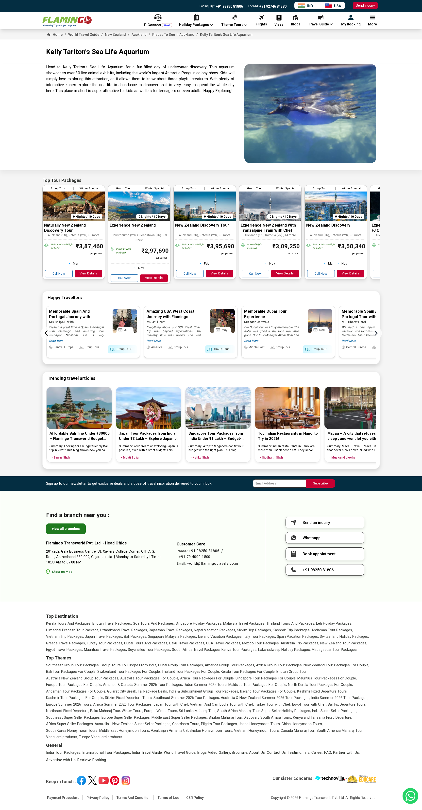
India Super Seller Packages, (334, 711)
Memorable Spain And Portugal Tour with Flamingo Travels (368, 317)
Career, (317, 752)
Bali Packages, (135, 636)
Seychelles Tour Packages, (149, 649)
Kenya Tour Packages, (239, 649)
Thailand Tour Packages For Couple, (191, 671)
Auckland (139, 35)
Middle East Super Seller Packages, (180, 717)
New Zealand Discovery (328, 225)
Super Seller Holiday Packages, (286, 711)
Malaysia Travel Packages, (244, 623)
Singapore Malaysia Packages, (172, 636)
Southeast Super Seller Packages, (73, 717)
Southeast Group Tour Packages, (73, 665)
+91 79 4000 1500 (194, 557)
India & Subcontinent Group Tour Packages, (204, 691)
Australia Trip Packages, (300, 643)
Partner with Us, (346, 752)
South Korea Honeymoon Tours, (72, 730)
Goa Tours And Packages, (154, 623)
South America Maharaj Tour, (340, 730)
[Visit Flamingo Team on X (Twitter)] (92, 780)
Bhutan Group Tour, (291, 671)
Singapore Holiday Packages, (199, 623)
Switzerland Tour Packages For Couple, (129, 671)
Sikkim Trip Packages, (254, 630)
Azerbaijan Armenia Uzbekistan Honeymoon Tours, (192, 730)
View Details (88, 273)
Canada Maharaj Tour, (298, 730)
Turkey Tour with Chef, (273, 704)
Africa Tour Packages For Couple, (207, 678)
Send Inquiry (365, 5)
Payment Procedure (63, 798)
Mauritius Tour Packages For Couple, (327, 678)
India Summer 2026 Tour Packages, (339, 697)
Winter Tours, (132, 711)
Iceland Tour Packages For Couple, (268, 691)
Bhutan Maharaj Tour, (226, 717)
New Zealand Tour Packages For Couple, (336, 665)
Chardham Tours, (186, 724)
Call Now (58, 273)
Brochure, (240, 752)
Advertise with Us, (61, 760)
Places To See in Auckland (173, 35)
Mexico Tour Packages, (261, 643)
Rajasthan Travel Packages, (171, 630)
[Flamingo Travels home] (67, 21)
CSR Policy (195, 798)
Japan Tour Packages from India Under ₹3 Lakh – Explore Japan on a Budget (149, 436)
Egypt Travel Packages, (64, 649)
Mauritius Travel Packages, (105, 649)
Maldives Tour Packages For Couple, (257, 684)
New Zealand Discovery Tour (202, 225)
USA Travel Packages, (223, 643)
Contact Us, (277, 752)
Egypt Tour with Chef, (309, 704)
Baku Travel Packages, (187, 643)
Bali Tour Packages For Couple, (71, 671)
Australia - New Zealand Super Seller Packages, (133, 724)
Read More (56, 341)
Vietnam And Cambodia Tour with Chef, (222, 704)
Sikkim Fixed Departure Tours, (128, 697)
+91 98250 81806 (229, 6)
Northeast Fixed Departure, (67, 711)
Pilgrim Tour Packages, (219, 724)
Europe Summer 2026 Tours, (69, 704)
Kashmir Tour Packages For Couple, (75, 697)
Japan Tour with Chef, (171, 704)
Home (58, 35)
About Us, (257, 752)
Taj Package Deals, (153, 691)
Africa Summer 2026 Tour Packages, (122, 704)
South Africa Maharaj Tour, (238, 711)
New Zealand (115, 35)
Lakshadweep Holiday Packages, (284, 649)
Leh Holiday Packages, (334, 623)
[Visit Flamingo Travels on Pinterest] (114, 780)
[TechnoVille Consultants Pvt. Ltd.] (330, 779)
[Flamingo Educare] (360, 779)
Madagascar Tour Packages (334, 649)
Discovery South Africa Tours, (268, 717)
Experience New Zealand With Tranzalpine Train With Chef (268, 228)
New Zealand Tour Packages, (343, 643)
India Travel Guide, (147, 752)
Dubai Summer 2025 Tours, (205, 684)
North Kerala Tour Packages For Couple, (320, 684)
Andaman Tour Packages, (332, 630)
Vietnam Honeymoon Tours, (257, 730)
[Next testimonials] (376, 333)
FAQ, (328, 752)
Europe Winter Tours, (161, 711)
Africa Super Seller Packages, (70, 724)
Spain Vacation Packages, (298, 636)
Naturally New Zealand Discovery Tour (65, 228)
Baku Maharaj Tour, (105, 711)
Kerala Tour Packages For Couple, (248, 671)
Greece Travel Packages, (66, 643)
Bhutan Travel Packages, (112, 623)
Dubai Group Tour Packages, (181, 665)
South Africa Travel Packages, (196, 649)
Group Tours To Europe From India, (129, 665)
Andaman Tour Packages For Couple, (76, 691)
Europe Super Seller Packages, (126, 717)
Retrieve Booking (91, 760)
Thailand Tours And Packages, (290, 623)
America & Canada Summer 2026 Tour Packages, (143, 684)
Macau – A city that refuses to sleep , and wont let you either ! (354, 436)
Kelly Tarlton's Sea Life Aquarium (226, 35)
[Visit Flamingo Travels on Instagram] (125, 780)
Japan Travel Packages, (104, 636)
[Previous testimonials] (46, 333)
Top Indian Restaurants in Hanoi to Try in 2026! (288, 436)
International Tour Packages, (106, 752)
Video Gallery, (219, 752)
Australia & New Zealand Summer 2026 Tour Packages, (265, 697)
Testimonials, (299, 752)
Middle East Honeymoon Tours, (124, 730)
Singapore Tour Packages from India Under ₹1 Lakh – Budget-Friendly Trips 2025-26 (215, 436)
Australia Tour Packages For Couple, (149, 678)
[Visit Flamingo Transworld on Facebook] (81, 780)
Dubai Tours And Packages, (146, 643)
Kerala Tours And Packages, (68, 623)
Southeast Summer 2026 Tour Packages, (186, 697)
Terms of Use (168, 798)
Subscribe (320, 483)
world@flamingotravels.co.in (212, 563)
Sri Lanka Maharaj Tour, (197, 711)
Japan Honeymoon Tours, (260, 724)
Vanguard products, (62, 737)
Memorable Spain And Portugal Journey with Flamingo (69, 317)
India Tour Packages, (64, 752)
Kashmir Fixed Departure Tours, (322, 691)
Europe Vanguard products (100, 737)
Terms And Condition (134, 798)
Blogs (202, 752)
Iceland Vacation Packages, (220, 636)
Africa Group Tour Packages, (279, 665)
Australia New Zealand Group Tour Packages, (82, 678)
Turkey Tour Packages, (105, 643)
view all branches (66, 529)
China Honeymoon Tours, (302, 724)
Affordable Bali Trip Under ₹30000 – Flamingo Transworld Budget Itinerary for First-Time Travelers (80, 436)
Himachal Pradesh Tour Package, (72, 630)
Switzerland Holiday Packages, (344, 636)
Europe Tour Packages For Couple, (74, 684)
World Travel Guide (83, 35)
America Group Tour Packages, (230, 665)
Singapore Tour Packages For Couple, (266, 678)
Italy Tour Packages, (259, 636)
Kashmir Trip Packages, (291, 630)
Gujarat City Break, (122, 691)
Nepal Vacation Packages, (215, 630)
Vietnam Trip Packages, (65, 636)
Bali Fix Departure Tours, (347, 704)
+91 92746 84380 (273, 6)
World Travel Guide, (180, 752)
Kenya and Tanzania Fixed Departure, (322, 717)
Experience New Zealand (133, 225)
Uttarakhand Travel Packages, (124, 630)
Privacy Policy (97, 798)
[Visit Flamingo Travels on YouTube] (103, 780)
